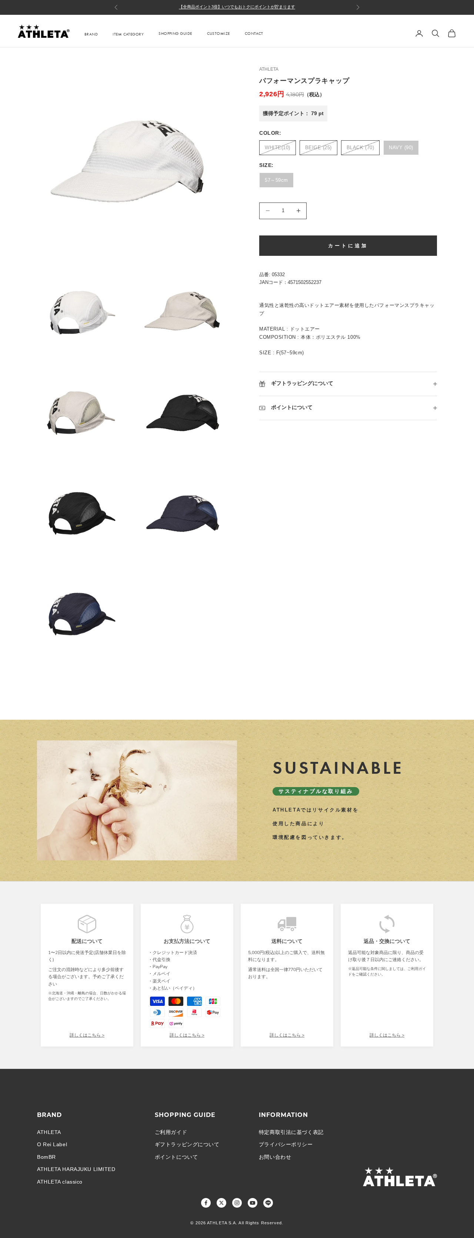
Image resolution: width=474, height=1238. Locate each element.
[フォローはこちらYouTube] (252, 1203)
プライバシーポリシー (286, 1144)
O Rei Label (52, 1144)
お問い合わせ (275, 1157)
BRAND (91, 34)
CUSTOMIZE (218, 33)
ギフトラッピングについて (187, 1144)
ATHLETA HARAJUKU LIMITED (76, 1169)
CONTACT (254, 33)
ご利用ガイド (171, 1132)
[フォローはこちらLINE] (268, 1203)
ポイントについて (176, 1157)
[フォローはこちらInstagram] (237, 1203)
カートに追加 (348, 245)
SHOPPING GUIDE (175, 33)
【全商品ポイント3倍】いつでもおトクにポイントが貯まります (237, 7)
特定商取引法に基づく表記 (291, 1132)
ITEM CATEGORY (128, 34)
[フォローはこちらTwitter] (221, 1203)
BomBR (46, 1157)
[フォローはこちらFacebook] (206, 1203)
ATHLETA (268, 69)
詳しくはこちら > (87, 1035)
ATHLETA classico (60, 1182)
